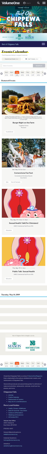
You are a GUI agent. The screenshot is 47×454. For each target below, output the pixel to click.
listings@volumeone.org (12, 440)
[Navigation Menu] (44, 3)
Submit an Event (11, 59)
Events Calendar (13, 397)
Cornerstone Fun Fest (23, 173)
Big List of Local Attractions (17, 401)
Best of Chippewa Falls (10, 44)
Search (39, 65)
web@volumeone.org (10, 434)
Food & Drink (9, 131)
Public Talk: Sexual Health (23, 271)
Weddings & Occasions (15, 415)
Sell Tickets (33, 59)
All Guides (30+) (13, 417)
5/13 (11, 74)
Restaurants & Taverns (15, 399)
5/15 (22, 74)
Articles (10, 395)
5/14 (17, 74)
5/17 (33, 74)
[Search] (38, 3)
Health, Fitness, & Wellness (17, 408)
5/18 (38, 74)
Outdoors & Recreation (15, 412)
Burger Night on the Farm (23, 123)
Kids (7, 182)
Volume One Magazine (35, 376)
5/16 (27, 74)
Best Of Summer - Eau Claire (17, 410)
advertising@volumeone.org (13, 446)
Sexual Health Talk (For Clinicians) (23, 223)
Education (9, 230)
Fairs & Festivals (15, 182)
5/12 (6, 74)
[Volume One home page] (12, 3)
